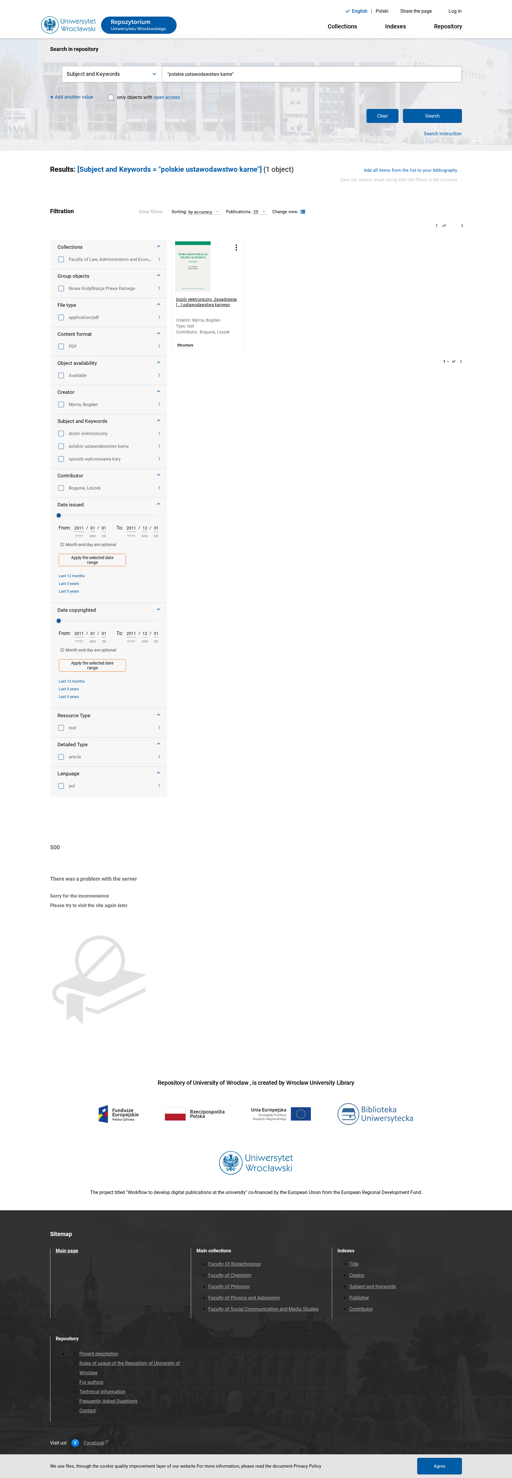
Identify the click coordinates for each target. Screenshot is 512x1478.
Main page (67, 1251)
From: (65, 528)
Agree (439, 1466)
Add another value (74, 97)
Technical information (102, 1391)
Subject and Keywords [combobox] (93, 74)
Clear (382, 116)
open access (167, 97)
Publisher (359, 1298)
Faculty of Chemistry (230, 1275)
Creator (356, 1275)
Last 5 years (69, 591)
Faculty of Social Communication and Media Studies (263, 1309)
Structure (185, 345)
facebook (94, 1443)
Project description (98, 1354)
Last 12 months (72, 576)
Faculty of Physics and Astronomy (244, 1298)
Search (432, 116)
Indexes (395, 26)
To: (119, 528)
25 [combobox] (255, 211)
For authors (91, 1382)
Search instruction (443, 133)
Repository (448, 26)
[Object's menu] (236, 247)
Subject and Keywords (372, 1286)
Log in (455, 11)
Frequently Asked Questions (108, 1401)
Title (354, 1264)
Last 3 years (69, 583)
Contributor (361, 1309)
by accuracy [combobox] (200, 211)
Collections (342, 26)
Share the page (416, 11)
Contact (87, 1410)
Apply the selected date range (92, 560)
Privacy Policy (307, 1466)
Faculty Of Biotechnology (234, 1264)
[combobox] (312, 74)
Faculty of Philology (229, 1286)
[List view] (302, 212)
